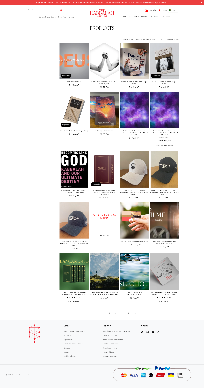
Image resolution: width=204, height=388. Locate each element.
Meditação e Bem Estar (112, 340)
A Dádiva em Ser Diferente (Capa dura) (134, 83)
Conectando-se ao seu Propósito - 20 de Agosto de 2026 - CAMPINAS (104, 293)
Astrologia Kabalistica (104, 131)
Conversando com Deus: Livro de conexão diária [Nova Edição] (164, 293)
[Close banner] (201, 2)
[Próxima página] (135, 313)
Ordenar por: (126, 39)
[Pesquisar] (61, 10)
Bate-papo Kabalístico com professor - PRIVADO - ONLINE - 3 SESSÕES (164, 133)
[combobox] (45, 10)
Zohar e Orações (109, 335)
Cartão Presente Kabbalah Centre (134, 241)
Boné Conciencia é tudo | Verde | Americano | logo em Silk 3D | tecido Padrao (74, 243)
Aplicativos (69, 340)
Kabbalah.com (70, 356)
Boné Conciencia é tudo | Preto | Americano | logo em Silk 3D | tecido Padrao (164, 192)
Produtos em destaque (73, 344)
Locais (66, 352)
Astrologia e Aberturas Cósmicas (116, 331)
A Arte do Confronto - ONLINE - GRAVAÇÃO (104, 83)
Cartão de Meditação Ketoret (104, 216)
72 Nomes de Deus (74, 82)
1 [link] (103, 313)
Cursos (67, 348)
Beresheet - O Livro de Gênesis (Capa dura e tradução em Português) (104, 192)
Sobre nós (68, 335)
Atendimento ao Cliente (74, 331)
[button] (47, 17)
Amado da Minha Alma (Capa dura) (74, 131)
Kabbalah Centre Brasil (20, 375)
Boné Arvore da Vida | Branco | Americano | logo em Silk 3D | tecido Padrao (134, 192)
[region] (102, 2)
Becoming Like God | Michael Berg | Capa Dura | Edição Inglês (74, 191)
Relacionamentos (109, 348)
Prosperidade (108, 352)
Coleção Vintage (109, 356)
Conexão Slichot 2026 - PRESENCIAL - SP (134, 293)
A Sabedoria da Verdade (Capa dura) (164, 83)
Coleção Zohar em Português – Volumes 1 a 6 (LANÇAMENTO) (74, 293)
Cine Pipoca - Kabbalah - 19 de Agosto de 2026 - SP (164, 242)
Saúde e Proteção (110, 344)
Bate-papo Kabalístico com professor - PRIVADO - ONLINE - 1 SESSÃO (134, 133)
